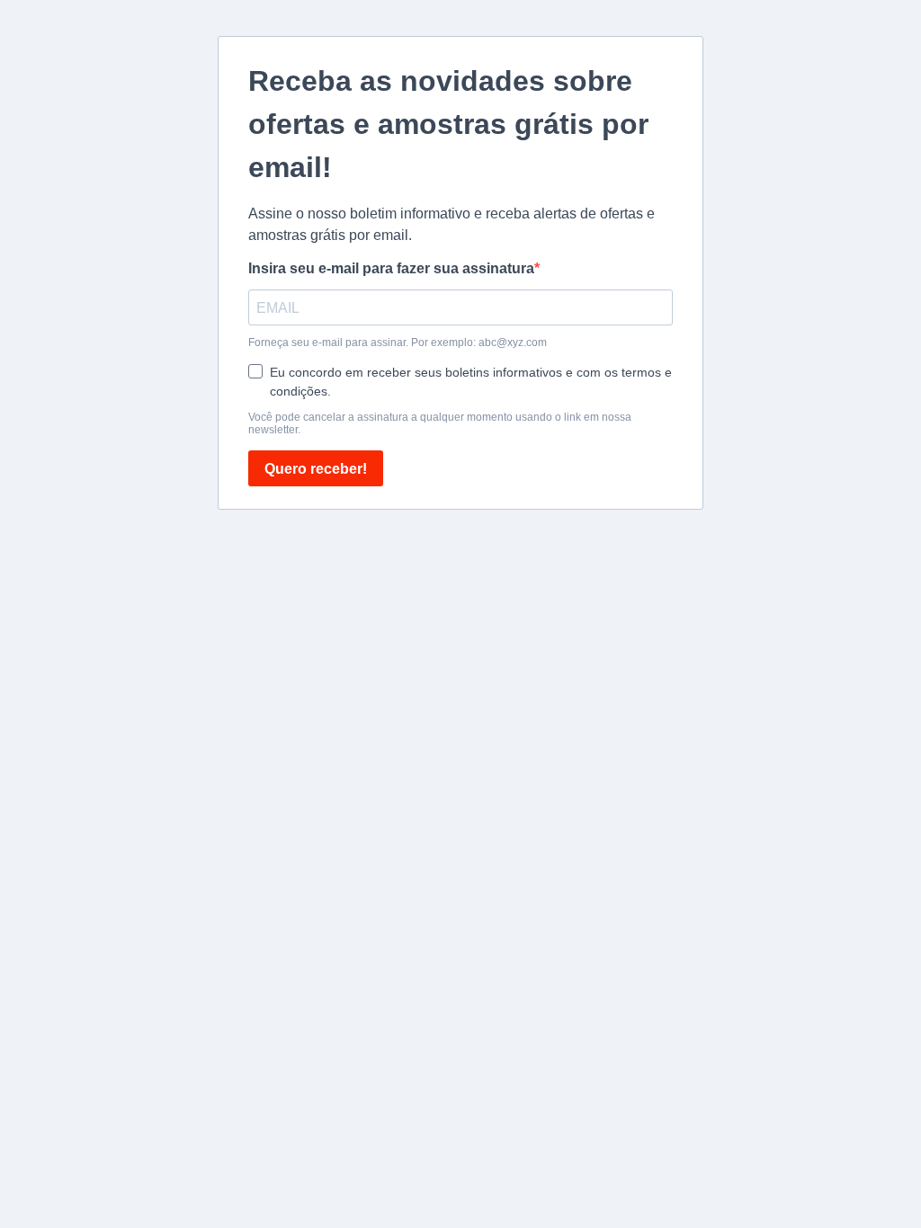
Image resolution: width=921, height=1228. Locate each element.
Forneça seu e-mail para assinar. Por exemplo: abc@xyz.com (397, 342)
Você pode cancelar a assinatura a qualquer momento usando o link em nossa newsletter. (439, 423)
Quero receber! (315, 468)
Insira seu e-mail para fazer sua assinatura (391, 268)
